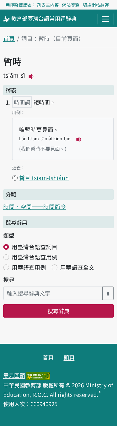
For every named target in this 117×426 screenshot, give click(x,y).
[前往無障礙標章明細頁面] (38, 375)
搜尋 (9, 279)
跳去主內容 (48, 4)
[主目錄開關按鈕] (105, 19)
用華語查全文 (77, 267)
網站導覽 (70, 4)
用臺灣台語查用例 (34, 257)
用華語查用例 (29, 267)
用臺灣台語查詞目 (34, 247)
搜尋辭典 (58, 311)
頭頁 (69, 357)
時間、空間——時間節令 (34, 206)
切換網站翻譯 (96, 4)
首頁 (9, 38)
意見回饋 (14, 375)
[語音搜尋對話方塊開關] (108, 293)
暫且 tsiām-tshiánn (44, 178)
